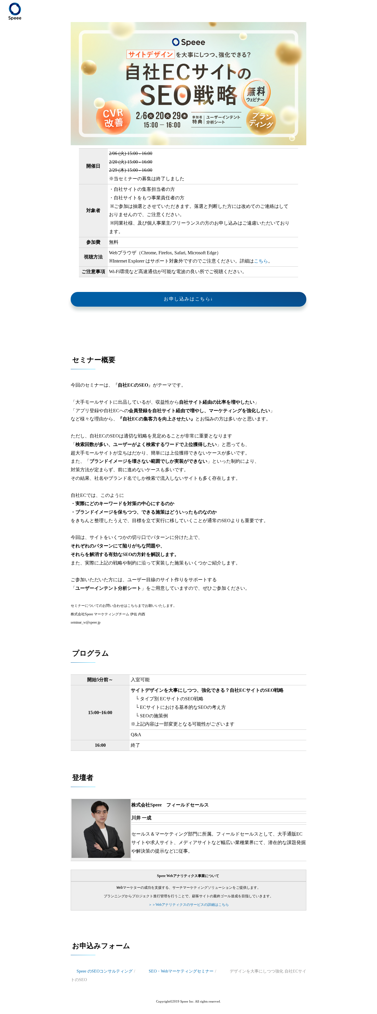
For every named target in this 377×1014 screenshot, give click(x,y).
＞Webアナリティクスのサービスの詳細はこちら (188, 905)
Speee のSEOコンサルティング (105, 971)
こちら (261, 260)
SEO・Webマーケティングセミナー (181, 971)
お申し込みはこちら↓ (188, 298)
